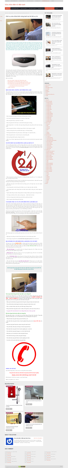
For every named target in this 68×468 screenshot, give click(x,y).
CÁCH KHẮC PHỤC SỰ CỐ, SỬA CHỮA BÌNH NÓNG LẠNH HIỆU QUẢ (19, 82)
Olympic (47, 179)
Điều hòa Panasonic (49, 152)
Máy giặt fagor (48, 105)
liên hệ (56, 8)
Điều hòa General (49, 169)
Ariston (47, 172)
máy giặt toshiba (49, 120)
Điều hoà (47, 86)
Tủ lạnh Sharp (48, 148)
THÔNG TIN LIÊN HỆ (11, 87)
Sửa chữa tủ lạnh (32, 8)
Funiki (47, 160)
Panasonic (48, 126)
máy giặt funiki (48, 106)
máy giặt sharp (48, 118)
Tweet (1, 16)
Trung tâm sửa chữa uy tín (50, 94)
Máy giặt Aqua (48, 121)
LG (46, 130)
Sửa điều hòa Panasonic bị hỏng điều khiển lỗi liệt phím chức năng (56, 33)
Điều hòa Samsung (49, 164)
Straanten (48, 133)
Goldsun (47, 132)
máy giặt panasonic (49, 114)
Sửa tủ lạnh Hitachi (49, 141)
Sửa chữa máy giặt (14, 8)
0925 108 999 (22, 375)
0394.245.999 (9, 455)
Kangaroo (48, 176)
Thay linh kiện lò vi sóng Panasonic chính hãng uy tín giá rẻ (56, 66)
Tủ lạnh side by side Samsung (51, 140)
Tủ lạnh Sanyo (48, 145)
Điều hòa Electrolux (49, 156)
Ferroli (47, 180)
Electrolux (48, 124)
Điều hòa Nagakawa (49, 159)
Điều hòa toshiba (49, 157)
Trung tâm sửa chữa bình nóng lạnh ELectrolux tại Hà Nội (14, 406)
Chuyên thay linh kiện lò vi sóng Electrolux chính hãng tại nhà (57, 50)
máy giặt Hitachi (49, 109)
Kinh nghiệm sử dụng (49, 87)
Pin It (1, 20)
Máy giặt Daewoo (49, 102)
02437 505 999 (32, 375)
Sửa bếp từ (47, 91)
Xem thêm (28, 404)
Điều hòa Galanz (49, 168)
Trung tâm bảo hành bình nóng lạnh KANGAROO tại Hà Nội (12, 427)
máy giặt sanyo (48, 117)
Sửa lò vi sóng (23, 8)
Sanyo (47, 129)
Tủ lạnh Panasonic (49, 144)
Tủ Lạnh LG (48, 136)
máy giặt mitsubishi (49, 113)
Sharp (47, 125)
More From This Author (38, 438)
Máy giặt (47, 90)
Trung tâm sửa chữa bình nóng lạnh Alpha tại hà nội (33, 401)
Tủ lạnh (47, 95)
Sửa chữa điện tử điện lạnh (15, 4)
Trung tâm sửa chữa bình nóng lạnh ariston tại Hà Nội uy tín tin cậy (34, 425)
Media (47, 175)
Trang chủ (8, 8)
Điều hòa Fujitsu (49, 167)
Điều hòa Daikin (49, 155)
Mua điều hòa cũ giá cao (50, 151)
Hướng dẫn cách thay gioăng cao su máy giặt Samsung (57, 16)
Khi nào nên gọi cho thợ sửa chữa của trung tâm (17, 86)
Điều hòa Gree (48, 165)
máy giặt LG (48, 110)
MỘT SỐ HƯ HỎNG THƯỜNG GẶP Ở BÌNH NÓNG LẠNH (17, 80)
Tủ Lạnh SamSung (49, 137)
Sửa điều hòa (40, 8)
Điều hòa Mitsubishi (49, 163)
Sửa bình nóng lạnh (49, 8)
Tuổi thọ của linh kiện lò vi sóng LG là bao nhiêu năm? (56, 57)
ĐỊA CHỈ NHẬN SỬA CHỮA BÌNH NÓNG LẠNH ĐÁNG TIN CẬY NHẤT (19, 83)
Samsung (48, 128)
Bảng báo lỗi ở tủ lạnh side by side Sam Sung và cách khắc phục (57, 75)
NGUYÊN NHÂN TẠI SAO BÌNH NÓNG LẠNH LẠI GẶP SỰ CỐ (18, 81)
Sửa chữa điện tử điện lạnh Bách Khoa (22, 438)
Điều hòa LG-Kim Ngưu (50, 153)
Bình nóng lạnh (48, 84)
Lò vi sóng (47, 88)
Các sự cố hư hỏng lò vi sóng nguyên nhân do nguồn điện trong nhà (57, 42)
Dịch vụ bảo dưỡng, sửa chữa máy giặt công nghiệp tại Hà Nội (56, 24)
